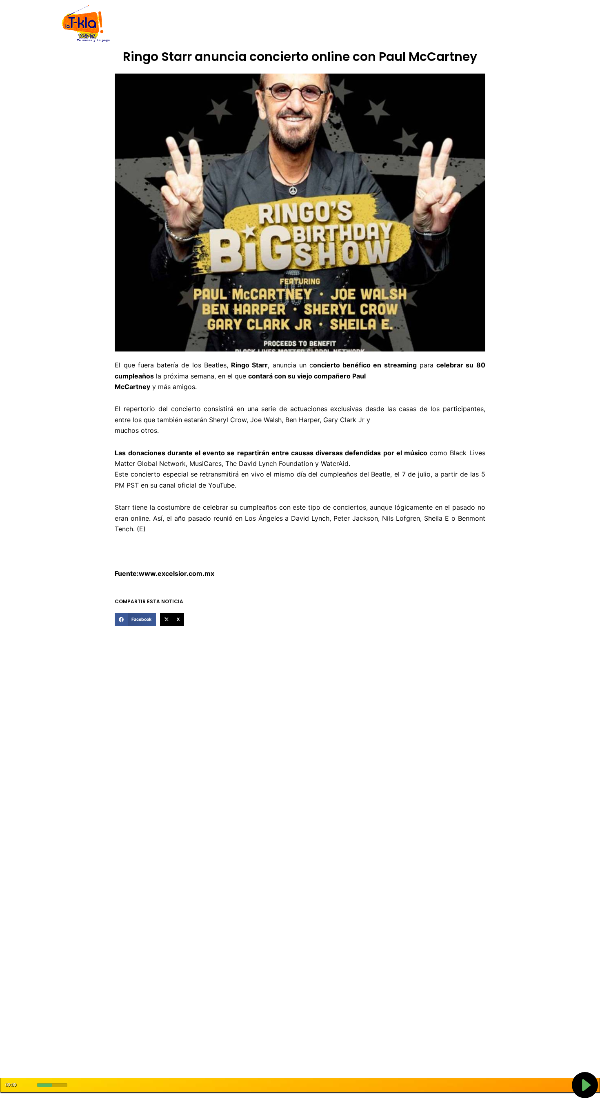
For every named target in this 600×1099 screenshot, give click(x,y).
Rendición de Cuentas (280, 24)
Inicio (149, 24)
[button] (135, 619)
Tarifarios (381, 24)
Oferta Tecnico (482, 24)
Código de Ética (220, 24)
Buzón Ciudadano (428, 24)
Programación (338, 24)
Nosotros (176, 24)
